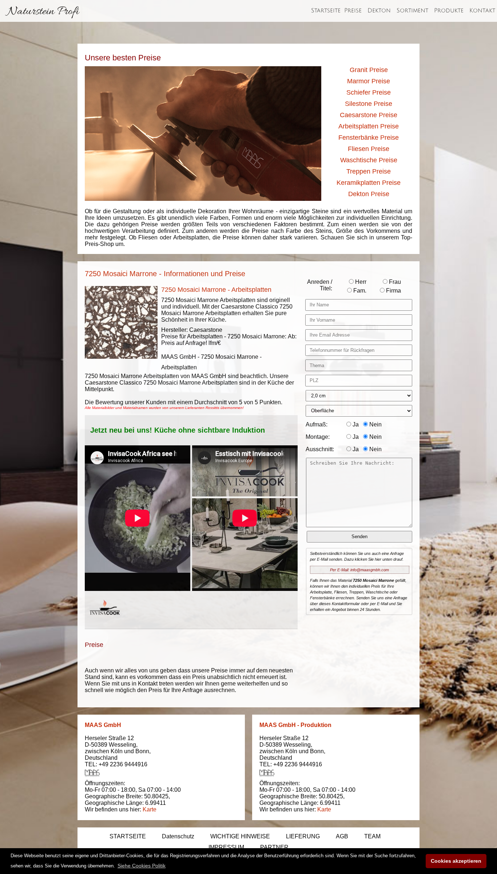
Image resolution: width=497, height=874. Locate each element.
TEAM (372, 836)
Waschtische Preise (368, 160)
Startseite (326, 10)
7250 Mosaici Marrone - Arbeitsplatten (216, 289)
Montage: (318, 437)
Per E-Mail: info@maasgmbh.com (359, 570)
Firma (393, 290)
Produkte (449, 10)
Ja (355, 424)
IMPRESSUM (226, 847)
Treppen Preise (368, 171)
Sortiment (412, 10)
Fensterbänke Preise (368, 137)
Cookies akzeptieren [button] (456, 861)
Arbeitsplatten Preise (368, 126)
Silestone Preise (368, 103)
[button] (141, 865)
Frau (394, 282)
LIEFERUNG (303, 836)
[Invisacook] (105, 622)
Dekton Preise (368, 194)
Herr (360, 282)
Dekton (379, 10)
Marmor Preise (368, 81)
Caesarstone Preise (368, 115)
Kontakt (482, 10)
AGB (342, 836)
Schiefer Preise (368, 92)
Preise (353, 10)
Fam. (359, 290)
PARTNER (274, 847)
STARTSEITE (128, 836)
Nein (375, 424)
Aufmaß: (316, 424)
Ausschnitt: (320, 449)
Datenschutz (178, 836)
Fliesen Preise (368, 148)
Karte (149, 809)
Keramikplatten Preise (369, 182)
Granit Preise (369, 70)
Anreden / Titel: (319, 285)
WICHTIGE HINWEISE (240, 836)
